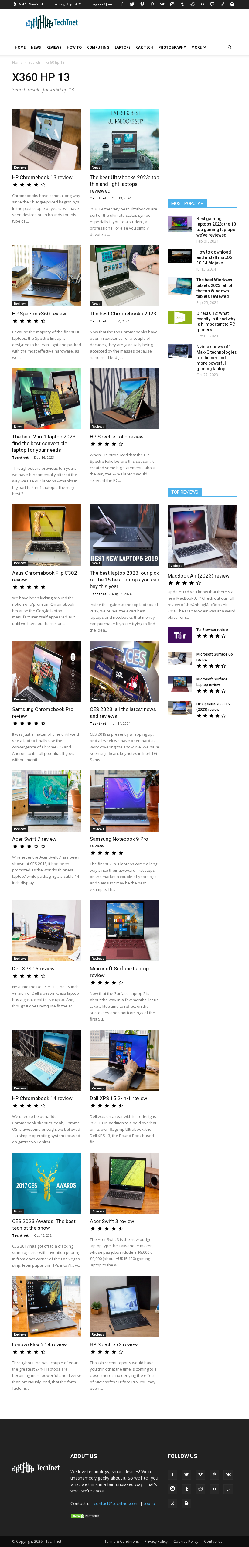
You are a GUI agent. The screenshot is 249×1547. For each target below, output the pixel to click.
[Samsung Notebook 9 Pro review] (124, 801)
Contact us (213, 1541)
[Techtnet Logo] (37, 1471)
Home (20, 47)
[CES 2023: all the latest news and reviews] (124, 671)
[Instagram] (172, 4)
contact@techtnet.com (116, 1503)
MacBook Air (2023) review (199, 576)
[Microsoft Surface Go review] (180, 658)
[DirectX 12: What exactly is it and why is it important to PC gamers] (180, 317)
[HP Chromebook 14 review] (46, 1060)
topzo (149, 1503)
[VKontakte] (162, 4)
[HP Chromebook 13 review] (46, 139)
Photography (172, 47)
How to (74, 47)
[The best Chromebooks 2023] (124, 275)
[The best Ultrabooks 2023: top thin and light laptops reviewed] (124, 139)
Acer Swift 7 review (34, 839)
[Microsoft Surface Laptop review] (124, 930)
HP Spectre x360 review (39, 314)
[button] (229, 47)
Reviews (53, 47)
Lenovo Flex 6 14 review (39, 1344)
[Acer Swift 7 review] (46, 801)
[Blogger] (232, 4)
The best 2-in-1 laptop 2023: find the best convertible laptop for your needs (44, 443)
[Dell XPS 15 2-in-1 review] (124, 1060)
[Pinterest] (152, 4)
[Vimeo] (142, 4)
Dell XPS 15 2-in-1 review (118, 1098)
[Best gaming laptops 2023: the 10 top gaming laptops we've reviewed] (180, 224)
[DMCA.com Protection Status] (85, 1517)
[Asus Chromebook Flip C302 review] (46, 535)
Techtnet (98, 198)
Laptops (123, 47)
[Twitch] (212, 4)
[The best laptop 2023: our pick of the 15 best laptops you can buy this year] (124, 535)
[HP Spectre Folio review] (124, 398)
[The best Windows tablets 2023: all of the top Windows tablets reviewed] (180, 286)
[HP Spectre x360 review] (46, 275)
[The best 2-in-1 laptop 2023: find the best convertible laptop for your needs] (46, 398)
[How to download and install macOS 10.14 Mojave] (180, 256)
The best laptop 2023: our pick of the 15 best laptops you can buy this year (124, 579)
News (36, 47)
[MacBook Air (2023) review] (202, 536)
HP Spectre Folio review (117, 437)
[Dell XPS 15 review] (46, 930)
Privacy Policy (156, 1541)
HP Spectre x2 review (114, 1344)
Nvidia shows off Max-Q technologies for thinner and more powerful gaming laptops (216, 357)
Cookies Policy (185, 1541)
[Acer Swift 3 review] (124, 1183)
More (196, 47)
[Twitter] (132, 4)
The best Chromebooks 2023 (123, 314)
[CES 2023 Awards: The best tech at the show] (46, 1183)
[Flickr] (202, 4)
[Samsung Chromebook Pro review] (46, 671)
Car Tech (144, 47)
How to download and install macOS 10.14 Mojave (214, 257)
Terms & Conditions (121, 1541)
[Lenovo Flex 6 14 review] (46, 1306)
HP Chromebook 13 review (42, 177)
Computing (98, 47)
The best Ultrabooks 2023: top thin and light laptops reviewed (124, 184)
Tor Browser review (212, 630)
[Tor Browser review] (180, 635)
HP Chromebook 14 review (42, 1098)
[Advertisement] (206, 771)
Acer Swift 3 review (112, 1221)
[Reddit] (192, 4)
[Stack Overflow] (222, 4)
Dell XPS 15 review (33, 969)
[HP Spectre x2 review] (124, 1306)
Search (34, 62)
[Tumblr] (182, 4)
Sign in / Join (102, 4)
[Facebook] (122, 4)
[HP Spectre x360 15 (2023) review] (180, 708)
